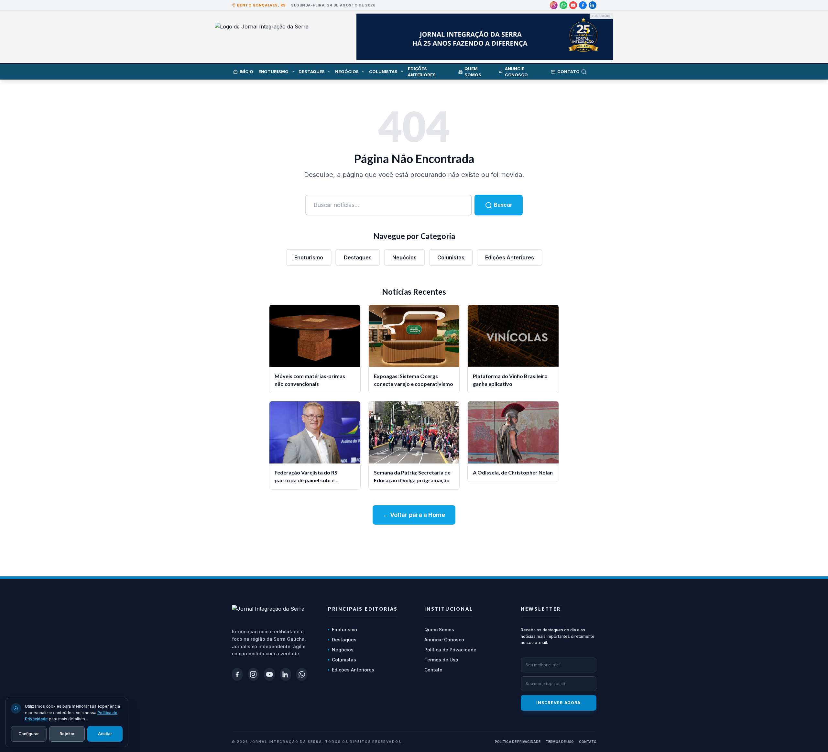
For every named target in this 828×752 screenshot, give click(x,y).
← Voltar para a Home (414, 514)
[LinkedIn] (592, 5)
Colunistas (450, 257)
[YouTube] (573, 5)
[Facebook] (583, 5)
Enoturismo (308, 257)
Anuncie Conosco (444, 639)
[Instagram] (554, 5)
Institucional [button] (448, 609)
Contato (433, 669)
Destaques (358, 257)
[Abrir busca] (588, 72)
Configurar (28, 733)
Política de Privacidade (450, 649)
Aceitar (105, 733)
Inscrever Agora (558, 702)
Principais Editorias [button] (363, 609)
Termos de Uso (441, 659)
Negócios (404, 257)
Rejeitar (67, 733)
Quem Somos (439, 629)
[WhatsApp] (563, 5)
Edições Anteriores (509, 257)
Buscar (502, 205)
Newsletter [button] (541, 609)
